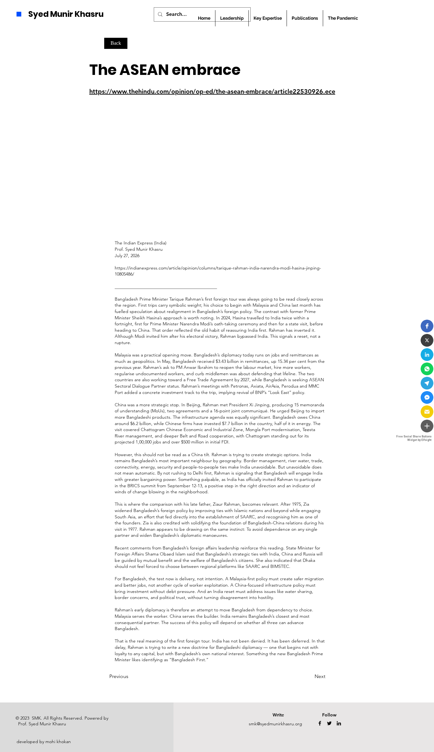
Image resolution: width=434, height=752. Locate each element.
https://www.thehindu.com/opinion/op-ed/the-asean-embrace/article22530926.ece (212, 91)
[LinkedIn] (339, 723)
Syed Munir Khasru (66, 14)
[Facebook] (320, 723)
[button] (427, 326)
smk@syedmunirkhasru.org (275, 724)
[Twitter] (329, 723)
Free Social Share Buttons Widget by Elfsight (413, 438)
